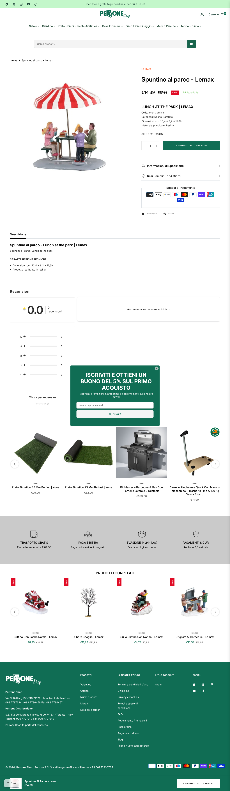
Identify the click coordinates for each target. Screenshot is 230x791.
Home (13, 60)
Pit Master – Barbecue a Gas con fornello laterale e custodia (141, 489)
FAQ (120, 714)
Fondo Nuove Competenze (133, 745)
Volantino (85, 684)
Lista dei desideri (90, 709)
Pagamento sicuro (128, 733)
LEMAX (35, 633)
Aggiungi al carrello (198, 783)
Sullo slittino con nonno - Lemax (141, 637)
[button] (42, 336)
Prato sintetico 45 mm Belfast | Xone (35, 487)
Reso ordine (125, 726)
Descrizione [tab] (18, 234)
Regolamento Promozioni (132, 720)
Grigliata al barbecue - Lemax (195, 637)
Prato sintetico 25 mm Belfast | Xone (88, 487)
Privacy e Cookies (128, 697)
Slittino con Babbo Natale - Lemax (35, 637)
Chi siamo (123, 690)
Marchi (84, 703)
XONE (35, 483)
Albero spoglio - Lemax (88, 637)
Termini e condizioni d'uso (133, 684)
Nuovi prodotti (88, 697)
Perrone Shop (24, 767)
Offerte (84, 690)
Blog (120, 739)
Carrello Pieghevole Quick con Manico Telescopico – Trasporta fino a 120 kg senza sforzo (195, 491)
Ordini (158, 684)
